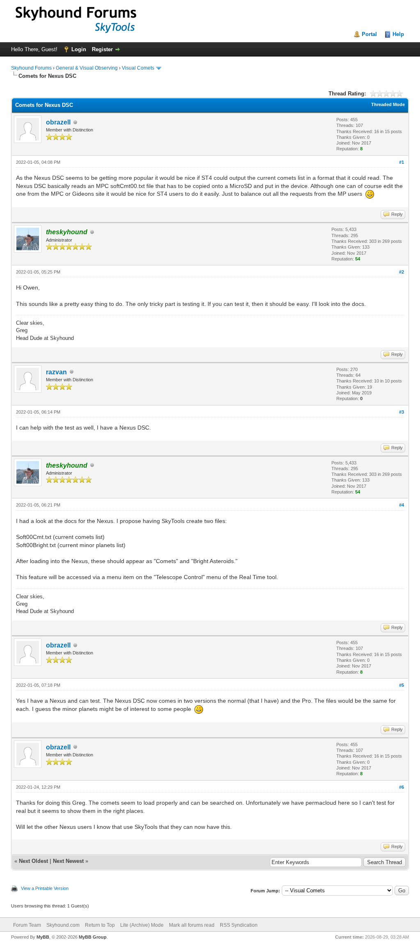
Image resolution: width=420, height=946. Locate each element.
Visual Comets (138, 68)
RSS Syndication (239, 925)
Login (78, 49)
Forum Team (27, 925)
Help (398, 34)
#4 (401, 504)
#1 (401, 162)
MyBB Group (93, 937)
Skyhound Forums (31, 68)
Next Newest (68, 861)
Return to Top (100, 925)
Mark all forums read (192, 925)
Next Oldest (33, 861)
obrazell (58, 122)
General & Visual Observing (87, 68)
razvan (56, 372)
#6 (401, 787)
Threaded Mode (388, 104)
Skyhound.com (63, 925)
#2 (401, 271)
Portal (369, 34)
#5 (401, 685)
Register (102, 49)
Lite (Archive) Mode (142, 925)
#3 (401, 412)
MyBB (43, 937)
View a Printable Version (44, 888)
